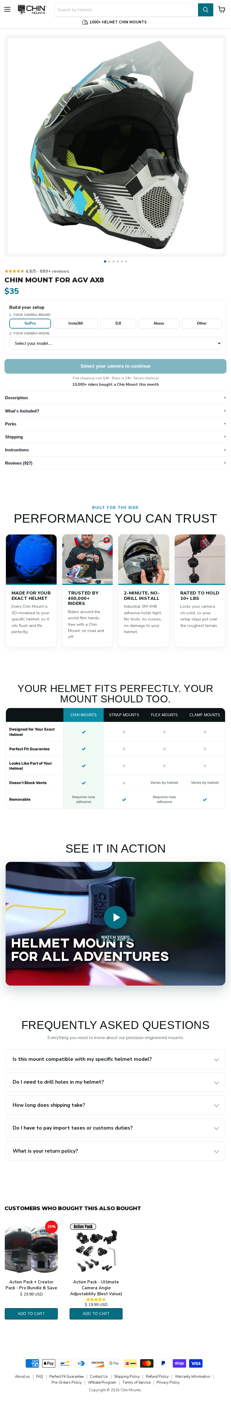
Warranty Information (192, 1376)
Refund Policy (157, 1376)
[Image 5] (122, 261)
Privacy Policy (168, 1382)
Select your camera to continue (115, 366)
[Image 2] (109, 261)
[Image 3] (113, 261)
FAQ (39, 1376)
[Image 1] (105, 261)
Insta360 (75, 323)
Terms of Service (136, 1382)
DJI (118, 323)
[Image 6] (126, 261)
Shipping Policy (127, 1376)
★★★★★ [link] (37, 271)
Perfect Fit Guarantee (66, 1376)
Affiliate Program (102, 1382)
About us (22, 1376)
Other (201, 323)
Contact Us (99, 1376)
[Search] (205, 9)
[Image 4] (118, 261)
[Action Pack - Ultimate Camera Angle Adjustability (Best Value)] (96, 1249)
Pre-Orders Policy (67, 1382)
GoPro (30, 323)
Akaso (159, 323)
